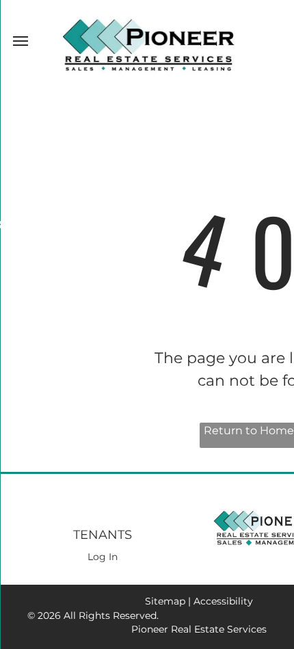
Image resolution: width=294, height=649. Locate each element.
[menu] (20, 41)
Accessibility (223, 601)
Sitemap (165, 601)
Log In (103, 557)
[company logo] (147, 21)
